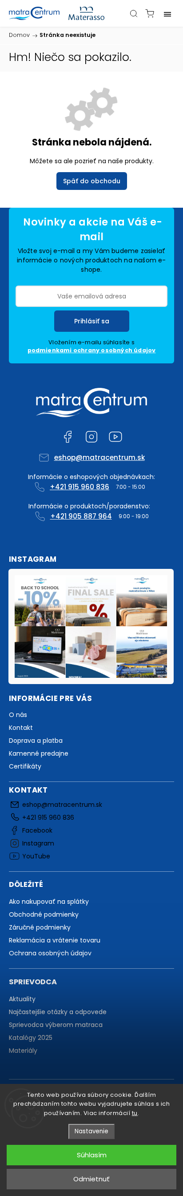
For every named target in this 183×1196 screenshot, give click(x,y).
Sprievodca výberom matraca (56, 1024)
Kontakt (21, 727)
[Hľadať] (133, 13)
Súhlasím (92, 1155)
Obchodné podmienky (44, 914)
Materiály (23, 1050)
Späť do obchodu (91, 181)
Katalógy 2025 (30, 1037)
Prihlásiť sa (91, 321)
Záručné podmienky (40, 927)
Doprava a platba (36, 740)
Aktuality (22, 999)
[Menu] (167, 13)
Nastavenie (91, 1131)
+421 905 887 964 (81, 516)
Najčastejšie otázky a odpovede (58, 1011)
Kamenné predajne (38, 753)
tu (135, 1113)
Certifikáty (25, 766)
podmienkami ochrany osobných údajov (92, 350)
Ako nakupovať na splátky (49, 901)
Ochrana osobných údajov (50, 953)
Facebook (67, 436)
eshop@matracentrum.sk (99, 457)
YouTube (115, 436)
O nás (18, 714)
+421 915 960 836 (79, 486)
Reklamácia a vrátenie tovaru (54, 940)
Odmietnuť (91, 1179)
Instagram (91, 436)
